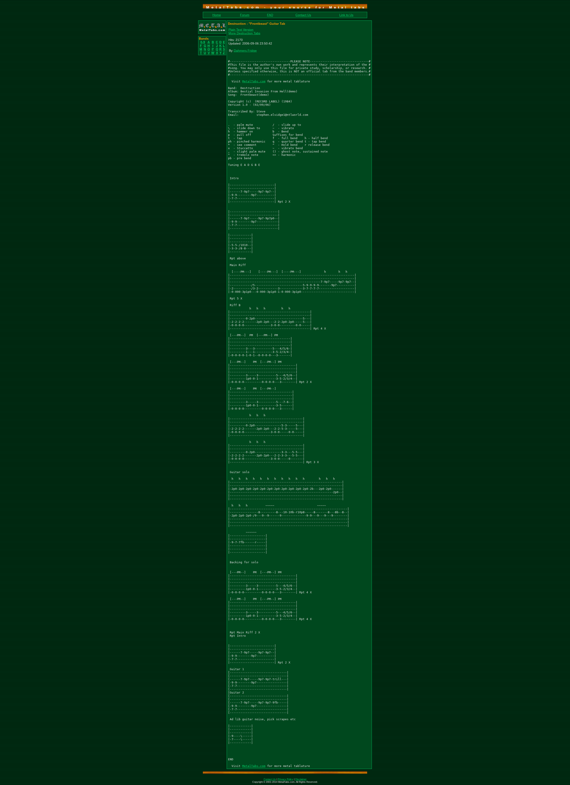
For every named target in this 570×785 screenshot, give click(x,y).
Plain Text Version (240, 29)
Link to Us (346, 15)
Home (216, 15)
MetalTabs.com (253, 81)
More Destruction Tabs (244, 33)
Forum (244, 15)
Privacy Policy (285, 779)
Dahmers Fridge (245, 50)
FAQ (270, 15)
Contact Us (303, 15)
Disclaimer (301, 779)
